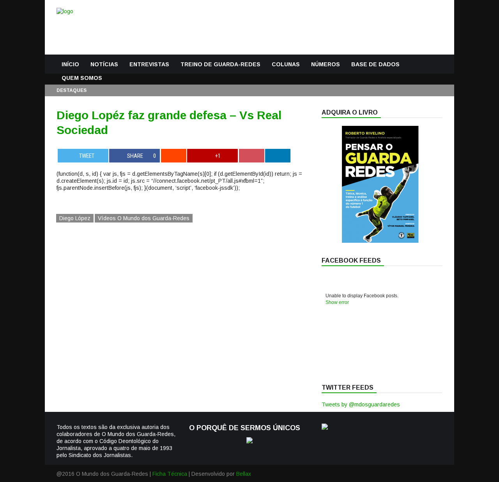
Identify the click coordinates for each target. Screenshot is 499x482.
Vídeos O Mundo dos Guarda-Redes (143, 218)
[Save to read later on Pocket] (251, 155)
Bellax (243, 474)
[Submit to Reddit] (173, 155)
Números (325, 64)
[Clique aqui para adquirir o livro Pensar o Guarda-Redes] (380, 241)
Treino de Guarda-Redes (220, 64)
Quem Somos (82, 78)
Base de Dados (375, 64)
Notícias (104, 64)
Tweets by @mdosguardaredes (361, 404)
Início (70, 64)
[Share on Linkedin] (277, 155)
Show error (337, 302)
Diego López (74, 218)
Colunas (286, 64)
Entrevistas (149, 64)
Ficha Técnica (169, 474)
